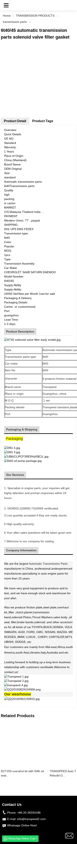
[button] (6, 5)
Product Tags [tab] (42, 121)
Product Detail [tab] (15, 121)
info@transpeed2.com (31, 819)
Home (7, 15)
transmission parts (15, 21)
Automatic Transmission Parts (48, 563)
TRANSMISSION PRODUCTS (35, 15)
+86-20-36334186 (29, 812)
